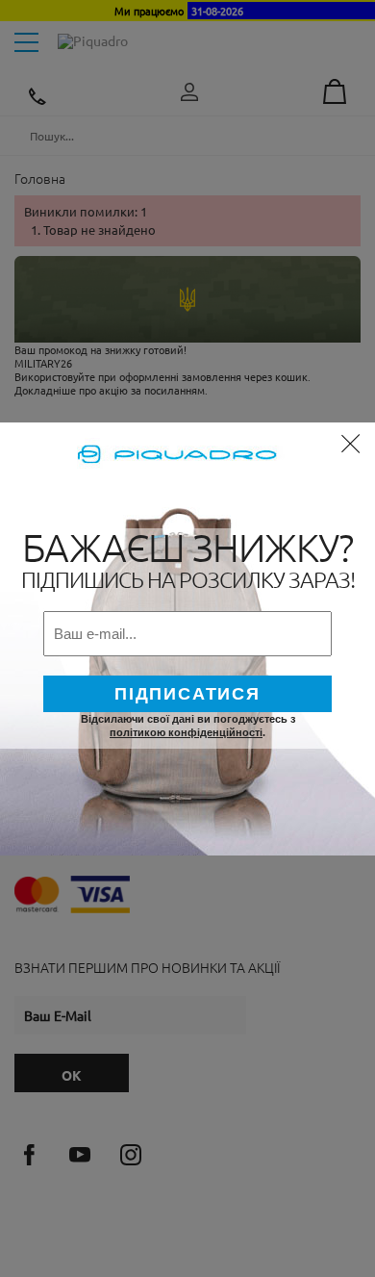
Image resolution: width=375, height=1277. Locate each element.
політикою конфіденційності (186, 732)
